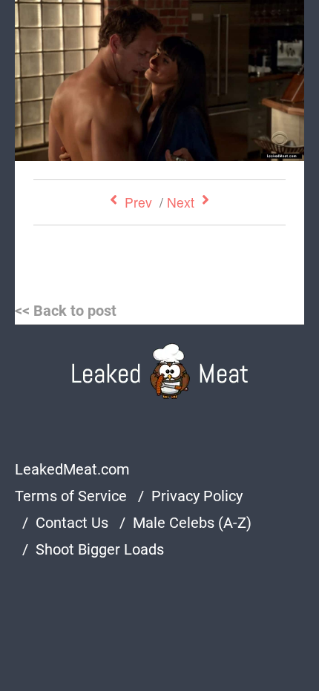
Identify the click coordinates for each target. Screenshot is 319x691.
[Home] (160, 371)
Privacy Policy (197, 496)
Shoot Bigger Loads (100, 549)
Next (180, 202)
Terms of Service (71, 496)
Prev (138, 202)
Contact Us (72, 523)
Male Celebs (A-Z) (192, 523)
